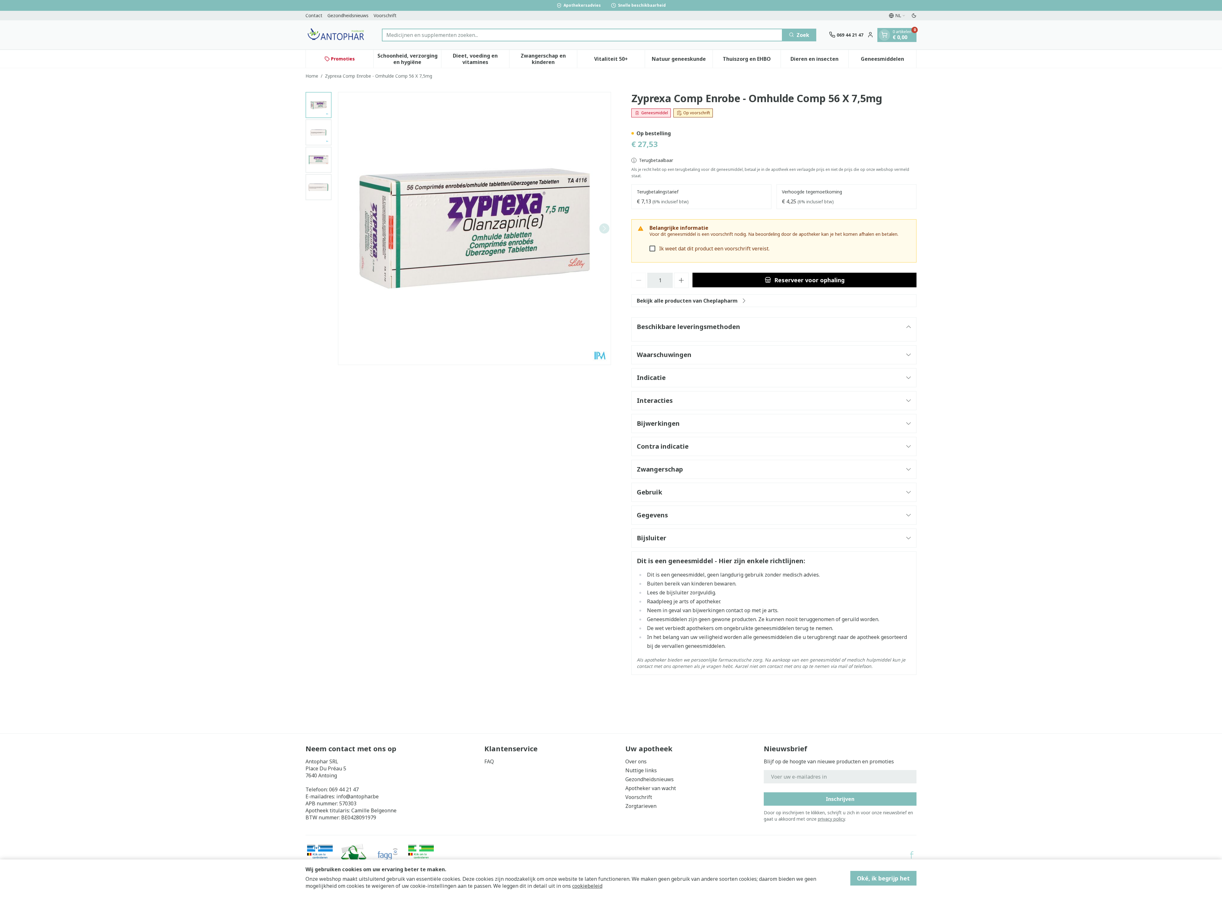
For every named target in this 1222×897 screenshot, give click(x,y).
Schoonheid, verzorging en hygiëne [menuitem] (409, 59)
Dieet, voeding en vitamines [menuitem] (481, 59)
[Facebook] (911, 855)
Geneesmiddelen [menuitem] (888, 60)
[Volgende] (604, 228)
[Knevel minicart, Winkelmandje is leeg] (884, 34)
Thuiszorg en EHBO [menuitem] (751, 60)
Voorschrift (385, 15)
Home (312, 76)
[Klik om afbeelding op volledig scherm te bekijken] (474, 228)
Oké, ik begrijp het (883, 878)
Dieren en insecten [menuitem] (819, 60)
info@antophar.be (357, 796)
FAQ (489, 761)
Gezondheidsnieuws (348, 15)
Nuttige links (641, 770)
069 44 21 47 (344, 789)
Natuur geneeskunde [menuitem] (682, 60)
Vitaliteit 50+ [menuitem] (619, 60)
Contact (314, 15)
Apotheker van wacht (650, 788)
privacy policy (831, 819)
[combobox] (582, 34)
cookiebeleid (587, 885)
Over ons (636, 761)
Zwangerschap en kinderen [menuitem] (549, 59)
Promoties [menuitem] (343, 59)
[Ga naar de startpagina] (337, 34)
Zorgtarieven (641, 805)
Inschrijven (840, 798)
